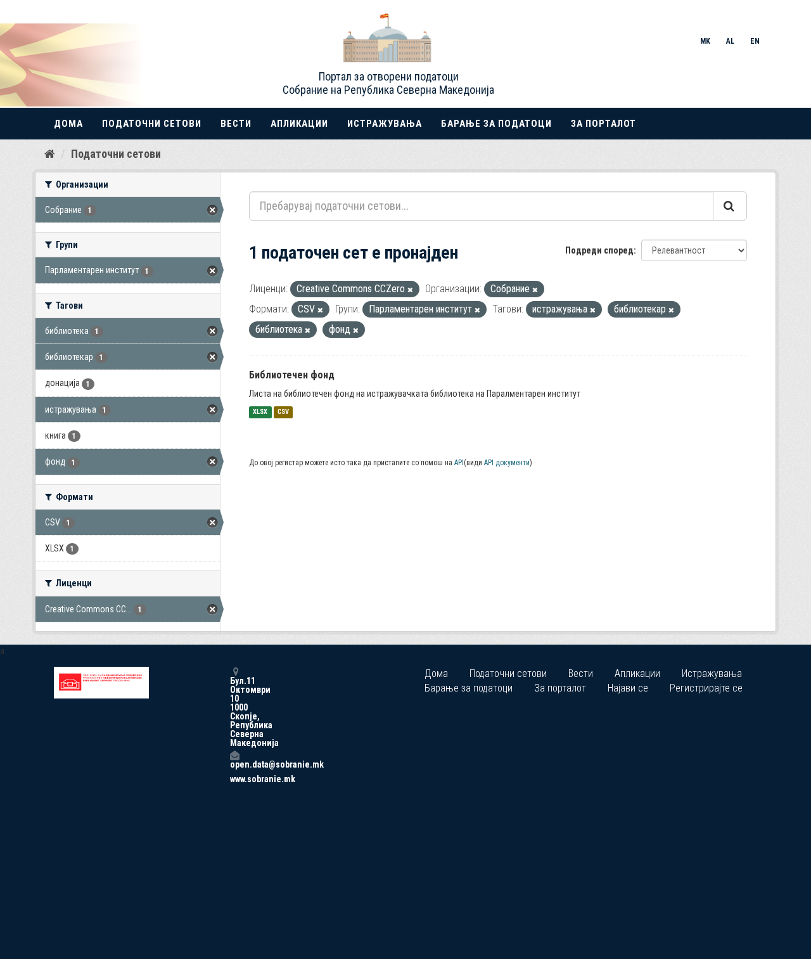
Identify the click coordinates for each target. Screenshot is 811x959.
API (459, 462)
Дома (68, 123)
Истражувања (384, 123)
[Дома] (49, 153)
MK (705, 41)
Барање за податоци (496, 123)
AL (730, 41)
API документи (507, 462)
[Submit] (730, 206)
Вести (236, 123)
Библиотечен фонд (292, 375)
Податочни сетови (151, 123)
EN (755, 41)
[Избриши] (410, 290)
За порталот (603, 123)
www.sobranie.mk (234, 779)
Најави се (628, 688)
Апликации (299, 123)
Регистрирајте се (706, 688)
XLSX (260, 412)
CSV (283, 412)
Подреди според (599, 250)
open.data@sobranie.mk (234, 764)
